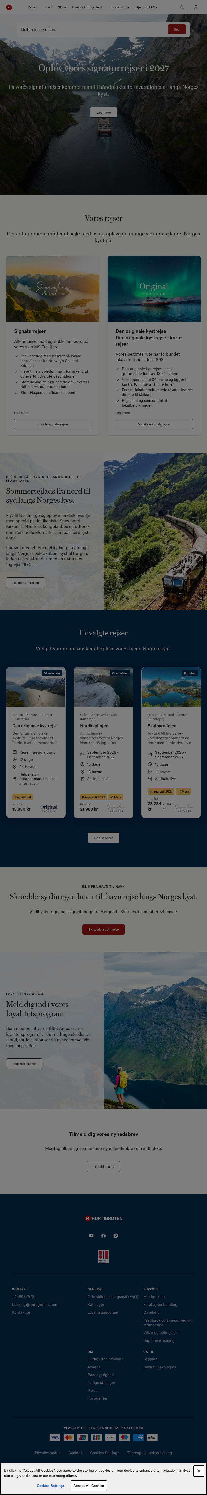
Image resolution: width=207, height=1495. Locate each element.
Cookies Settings (50, 1485)
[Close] (198, 1471)
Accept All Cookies (88, 1485)
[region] (103, 1479)
